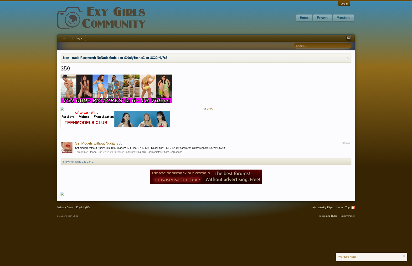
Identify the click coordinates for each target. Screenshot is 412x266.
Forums (322, 18)
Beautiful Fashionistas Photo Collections (159, 152)
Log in (344, 3)
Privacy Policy (347, 216)
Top (347, 207)
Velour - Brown (65, 207)
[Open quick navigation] (348, 38)
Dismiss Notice (348, 58)
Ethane (92, 152)
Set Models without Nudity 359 (98, 143)
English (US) (83, 207)
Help (313, 207)
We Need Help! (347, 256)
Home (304, 18)
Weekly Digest (326, 207)
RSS (353, 207)
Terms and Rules (328, 216)
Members (343, 18)
